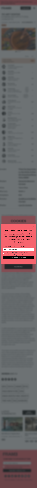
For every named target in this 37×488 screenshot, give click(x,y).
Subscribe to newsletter (18, 258)
